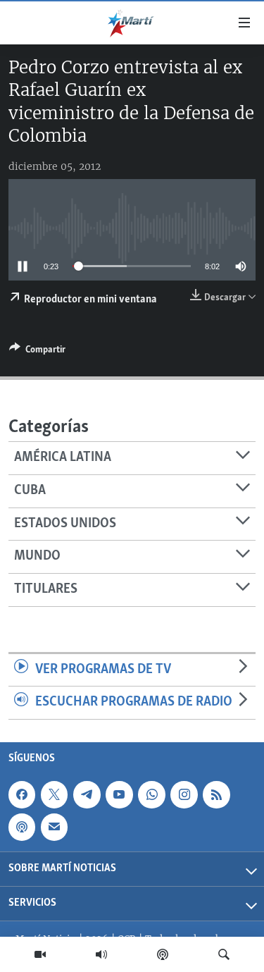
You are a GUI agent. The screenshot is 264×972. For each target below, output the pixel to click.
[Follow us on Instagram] (183, 794)
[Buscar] (224, 954)
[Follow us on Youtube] (119, 794)
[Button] (37, 351)
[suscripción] (54, 826)
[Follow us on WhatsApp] (151, 794)
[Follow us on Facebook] (21, 794)
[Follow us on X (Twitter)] (54, 794)
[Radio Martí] (101, 954)
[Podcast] (163, 954)
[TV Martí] (40, 954)
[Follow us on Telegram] (86, 794)
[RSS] (216, 794)
